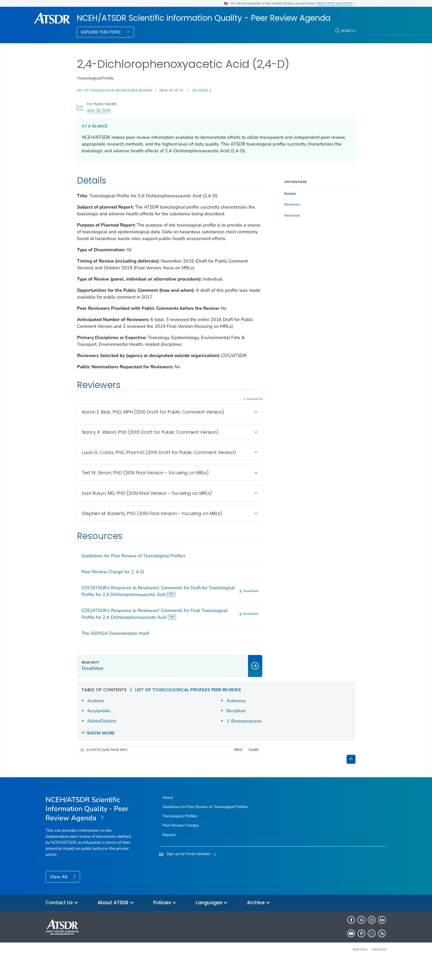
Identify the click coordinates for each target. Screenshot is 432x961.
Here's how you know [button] (334, 3)
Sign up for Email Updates (188, 853)
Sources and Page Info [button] (107, 750)
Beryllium (236, 711)
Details (290, 194)
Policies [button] (162, 902)
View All (59, 877)
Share (253, 750)
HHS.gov (360, 949)
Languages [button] (210, 902)
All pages (200, 90)
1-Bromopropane (244, 721)
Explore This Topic (101, 32)
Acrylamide (98, 711)
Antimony (236, 701)
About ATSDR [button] (114, 902)
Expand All (255, 399)
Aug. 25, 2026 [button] (98, 110)
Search (348, 30)
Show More (100, 733)
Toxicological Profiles (179, 816)
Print (238, 750)
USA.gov (379, 949)
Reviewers (292, 204)
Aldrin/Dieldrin (101, 721)
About (167, 797)
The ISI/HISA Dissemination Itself (115, 633)
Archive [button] (256, 902)
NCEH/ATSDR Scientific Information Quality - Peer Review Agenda (203, 18)
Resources (292, 215)
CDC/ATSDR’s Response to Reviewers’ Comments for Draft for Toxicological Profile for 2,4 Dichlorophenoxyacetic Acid (158, 591)
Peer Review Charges (180, 825)
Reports (169, 834)
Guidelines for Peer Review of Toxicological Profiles (134, 556)
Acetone (95, 701)
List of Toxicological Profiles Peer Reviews (114, 90)
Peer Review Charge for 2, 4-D (113, 572)
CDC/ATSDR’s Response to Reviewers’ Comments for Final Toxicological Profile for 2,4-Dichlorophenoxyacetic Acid (155, 614)
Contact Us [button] (60, 902)
